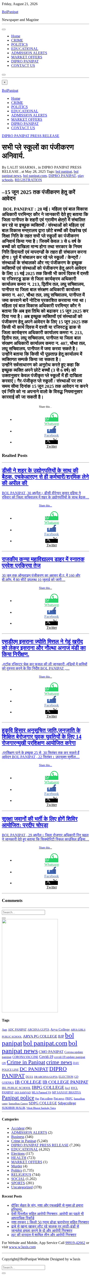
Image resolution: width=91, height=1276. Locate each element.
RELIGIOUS (21, 1175)
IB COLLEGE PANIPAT (65, 1082)
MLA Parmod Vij (41, 1092)
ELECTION (66, 1076)
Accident (17, 1128)
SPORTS (18, 1183)
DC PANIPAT (34, 1069)
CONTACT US (23, 65)
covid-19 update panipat (69, 1057)
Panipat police (18, 1097)
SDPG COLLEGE (43, 1103)
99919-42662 (75, 1243)
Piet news (59, 1098)
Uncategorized (22, 1187)
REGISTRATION (28, 180)
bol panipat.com (35, 176)
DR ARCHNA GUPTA (46, 1076)
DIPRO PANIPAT (25, 61)
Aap (4, 1029)
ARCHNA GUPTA (38, 1029)
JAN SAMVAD (22, 1092)
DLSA (29, 1076)
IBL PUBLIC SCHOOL (16, 1088)
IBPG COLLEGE (48, 1087)
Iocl (67, 1088)
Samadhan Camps (18, 1103)
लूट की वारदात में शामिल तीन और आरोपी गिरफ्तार (43, 1235)
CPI (4, 1063)
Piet (37, 1098)
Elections (18, 1154)
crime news (59, 1062)
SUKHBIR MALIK (13, 1108)
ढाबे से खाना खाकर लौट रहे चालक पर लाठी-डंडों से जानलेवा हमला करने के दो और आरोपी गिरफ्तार (45, 1228)
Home (15, 36)
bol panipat (64, 171)
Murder (16, 1166)
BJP (61, 1036)
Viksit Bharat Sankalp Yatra (41, 1107)
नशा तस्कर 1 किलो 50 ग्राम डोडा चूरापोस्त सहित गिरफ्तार (50, 1222)
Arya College (60, 1029)
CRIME (17, 40)
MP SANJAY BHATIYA (66, 1092)
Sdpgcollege (67, 1103)
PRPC (69, 1098)
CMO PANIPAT (51, 1052)
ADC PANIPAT (17, 1029)
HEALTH (18, 1158)
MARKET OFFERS (26, 57)
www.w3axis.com (22, 1247)
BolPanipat (10, 12)
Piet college (46, 1098)
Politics (16, 1170)
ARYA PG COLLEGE (40, 1036)
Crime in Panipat (26, 1062)
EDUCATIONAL (24, 49)
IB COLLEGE (28, 1082)
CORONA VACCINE (25, 1057)
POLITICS (19, 44)
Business (17, 1137)
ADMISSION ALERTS (29, 53)
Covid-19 (46, 1057)
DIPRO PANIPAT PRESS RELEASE (30, 136)
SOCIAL (18, 1179)
